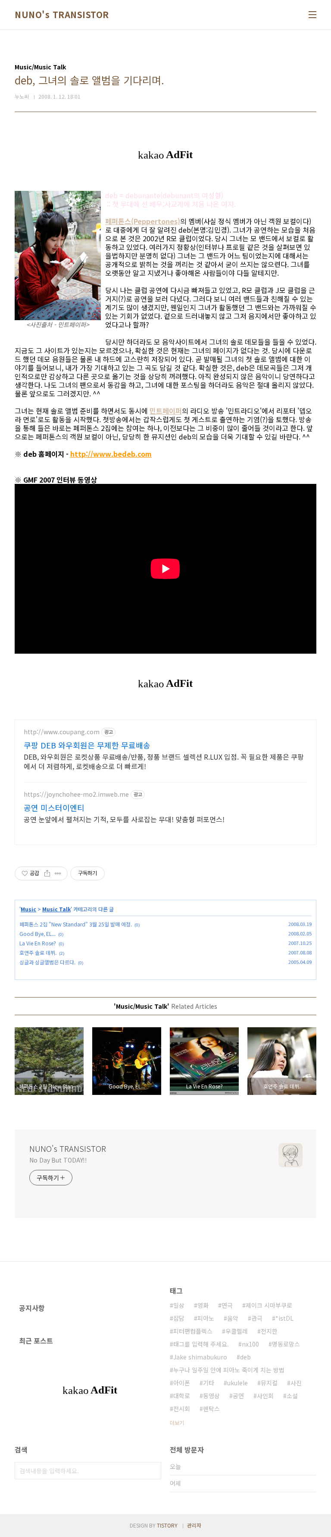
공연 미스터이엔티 (54, 807)
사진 (296, 1382)
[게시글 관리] (58, 873)
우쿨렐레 (236, 1331)
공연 (238, 1395)
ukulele (237, 1382)
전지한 (269, 1331)
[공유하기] (47, 873)
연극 (227, 1305)
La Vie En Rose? (37, 943)
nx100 (250, 1344)
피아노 (205, 1318)
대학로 (181, 1395)
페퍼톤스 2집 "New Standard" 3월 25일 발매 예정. (75, 924)
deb (245, 1357)
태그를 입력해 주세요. (201, 1344)
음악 (232, 1318)
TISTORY (167, 1525)
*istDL (284, 1318)
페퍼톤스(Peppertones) (142, 221)
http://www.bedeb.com (111, 454)
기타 (208, 1382)
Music (28, 909)
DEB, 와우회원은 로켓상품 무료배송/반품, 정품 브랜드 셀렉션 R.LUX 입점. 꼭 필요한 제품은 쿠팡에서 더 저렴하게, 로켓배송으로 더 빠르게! (164, 761)
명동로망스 (286, 1344)
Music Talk (56, 909)
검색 (152, 1470)
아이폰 (181, 1382)
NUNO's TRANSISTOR (62, 15)
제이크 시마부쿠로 (269, 1305)
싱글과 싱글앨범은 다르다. (47, 962)
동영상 (211, 1395)
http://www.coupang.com (62, 732)
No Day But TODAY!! (58, 1160)
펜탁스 (211, 1408)
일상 (178, 1305)
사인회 (265, 1395)
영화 (203, 1305)
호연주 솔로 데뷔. (37, 952)
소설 (292, 1395)
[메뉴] (312, 14)
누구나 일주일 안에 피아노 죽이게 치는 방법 (228, 1370)
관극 (256, 1318)
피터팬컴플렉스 (192, 1331)
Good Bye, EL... (37, 933)
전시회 (181, 1408)
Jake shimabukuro (200, 1357)
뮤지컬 (269, 1382)
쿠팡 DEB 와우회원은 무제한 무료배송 (87, 745)
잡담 (178, 1318)
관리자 (194, 1525)
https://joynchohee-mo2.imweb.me (76, 794)
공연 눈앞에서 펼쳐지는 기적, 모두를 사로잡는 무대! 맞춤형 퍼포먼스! (124, 819)
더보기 (177, 1422)
